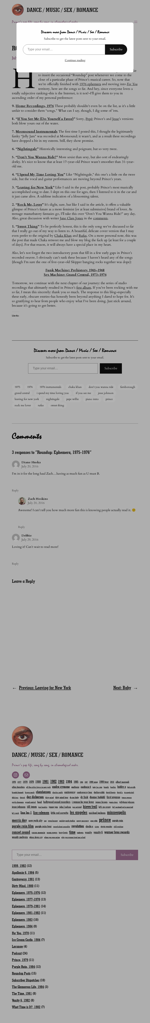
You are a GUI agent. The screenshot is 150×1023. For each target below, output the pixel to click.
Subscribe (116, 49)
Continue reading (75, 60)
